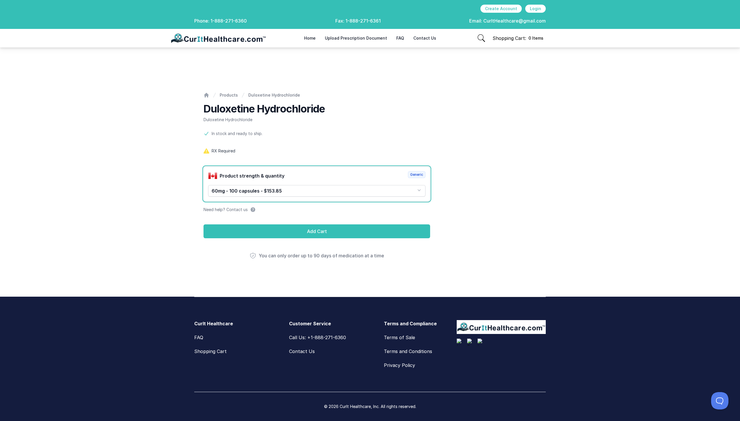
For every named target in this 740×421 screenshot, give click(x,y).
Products (229, 95)
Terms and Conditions (408, 351)
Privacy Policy (399, 365)
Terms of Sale (399, 337)
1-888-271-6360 (228, 21)
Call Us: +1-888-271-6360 (317, 337)
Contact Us (424, 38)
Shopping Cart (210, 351)
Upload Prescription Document (356, 38)
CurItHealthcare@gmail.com (514, 21)
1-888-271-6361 (363, 21)
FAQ (400, 38)
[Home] (206, 95)
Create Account (501, 8)
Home (310, 38)
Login (535, 8)
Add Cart (317, 231)
